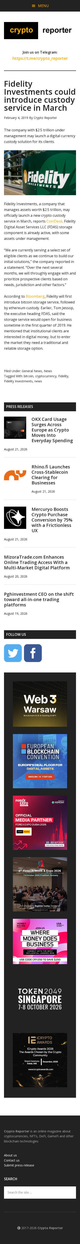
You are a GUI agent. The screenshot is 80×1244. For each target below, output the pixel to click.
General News (32, 371)
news (38, 381)
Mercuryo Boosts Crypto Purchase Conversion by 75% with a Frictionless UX (52, 520)
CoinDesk (54, 221)
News (48, 371)
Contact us (12, 1160)
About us (10, 1155)
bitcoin (28, 376)
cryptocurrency (45, 376)
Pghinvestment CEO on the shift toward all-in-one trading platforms (39, 599)
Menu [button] (43, 5)
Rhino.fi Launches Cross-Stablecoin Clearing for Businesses (51, 475)
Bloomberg (35, 296)
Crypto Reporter (40, 30)
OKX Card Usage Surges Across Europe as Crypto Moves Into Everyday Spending (52, 429)
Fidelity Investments (18, 381)
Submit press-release (19, 1165)
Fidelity (63, 376)
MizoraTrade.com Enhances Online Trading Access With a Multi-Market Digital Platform (37, 562)
